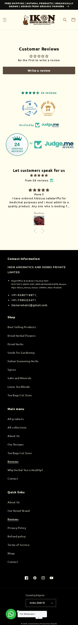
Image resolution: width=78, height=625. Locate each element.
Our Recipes (16, 444)
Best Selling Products (22, 327)
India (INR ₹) (37, 602)
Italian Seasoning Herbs (23, 361)
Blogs (11, 553)
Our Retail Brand (19, 511)
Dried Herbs (15, 344)
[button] (5, 20)
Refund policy (17, 536)
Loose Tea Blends (19, 387)
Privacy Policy (17, 528)
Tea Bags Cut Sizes (20, 395)
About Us (14, 436)
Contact (13, 478)
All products (16, 419)
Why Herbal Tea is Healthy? (25, 470)
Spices (12, 369)
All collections (17, 427)
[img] (39, 175)
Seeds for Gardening (21, 352)
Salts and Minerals (19, 378)
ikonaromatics (34, 623)
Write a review (39, 70)
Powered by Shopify (48, 623)
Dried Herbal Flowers (22, 335)
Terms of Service (19, 545)
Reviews (13, 461)
